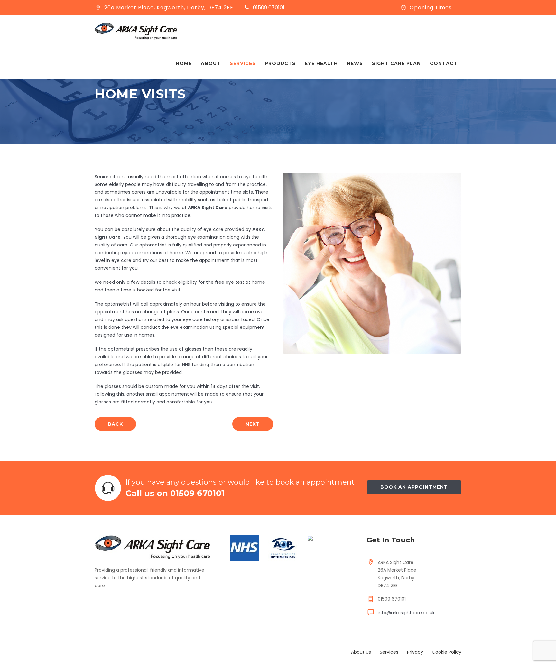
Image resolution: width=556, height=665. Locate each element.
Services (243, 63)
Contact (444, 63)
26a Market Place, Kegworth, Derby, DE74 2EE (168, 7)
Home (184, 63)
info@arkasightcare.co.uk (406, 612)
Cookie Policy (446, 652)
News (355, 63)
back (115, 424)
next (253, 424)
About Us (361, 652)
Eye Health (321, 63)
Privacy (415, 652)
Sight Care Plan (396, 63)
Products (280, 63)
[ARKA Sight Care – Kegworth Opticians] (136, 31)
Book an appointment (414, 487)
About (211, 63)
